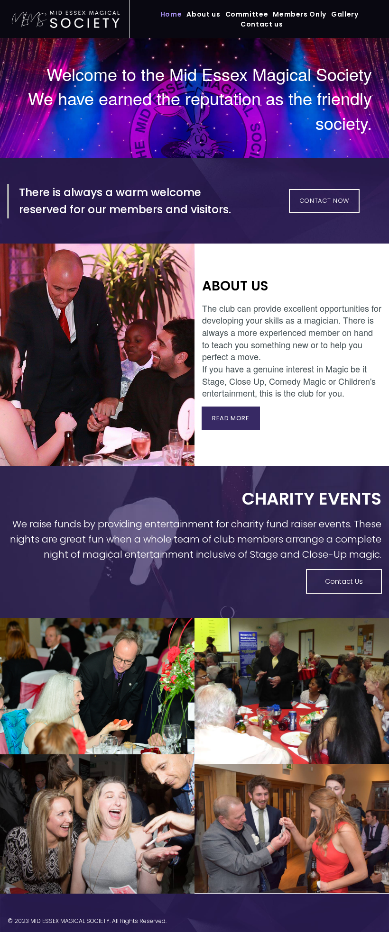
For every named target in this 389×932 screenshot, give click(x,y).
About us (203, 14)
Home (171, 14)
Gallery (344, 14)
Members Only (299, 14)
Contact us (262, 24)
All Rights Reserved (139, 921)
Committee (247, 14)
